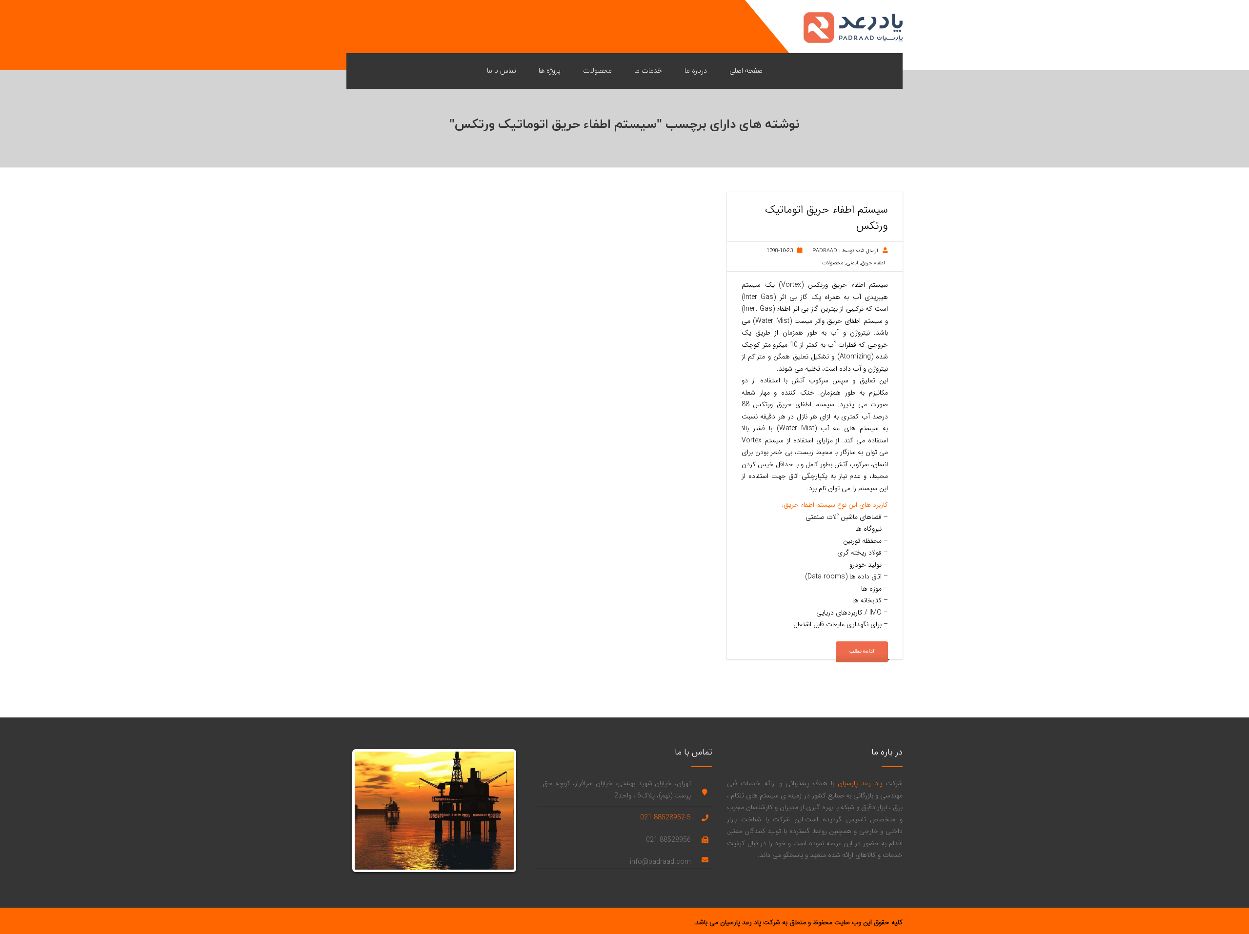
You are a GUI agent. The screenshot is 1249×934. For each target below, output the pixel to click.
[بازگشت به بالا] (1224, 909)
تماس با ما (501, 70)
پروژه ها (550, 70)
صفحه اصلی (746, 70)
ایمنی (852, 263)
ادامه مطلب (861, 652)
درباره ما (696, 70)
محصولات (597, 70)
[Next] (499, 810)
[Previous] (369, 810)
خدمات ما (648, 70)
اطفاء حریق (873, 263)
